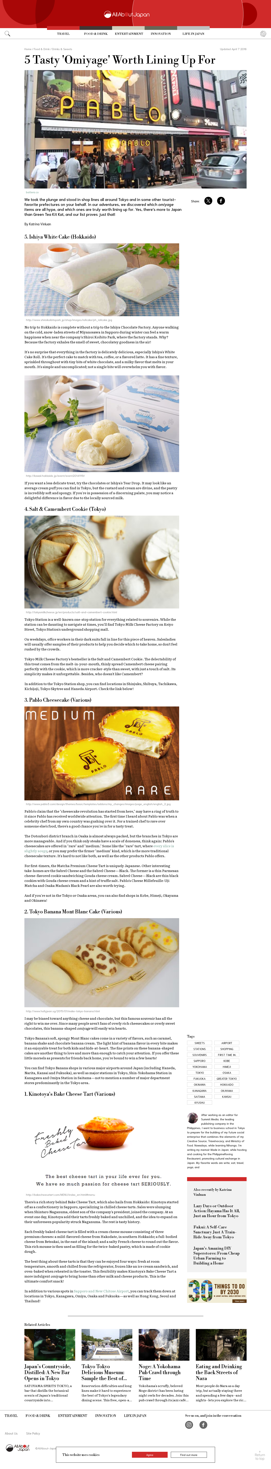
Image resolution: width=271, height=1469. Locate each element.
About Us (11, 1433)
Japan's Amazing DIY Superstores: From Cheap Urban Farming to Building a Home (216, 1256)
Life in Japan (193, 34)
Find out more (188, 1455)
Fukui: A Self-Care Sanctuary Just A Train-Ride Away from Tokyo (214, 1232)
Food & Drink (96, 34)
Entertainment (129, 34)
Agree (149, 1455)
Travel (63, 34)
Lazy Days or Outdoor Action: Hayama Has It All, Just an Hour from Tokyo (216, 1211)
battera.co (32, 192)
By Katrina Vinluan (37, 224)
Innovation (161, 34)
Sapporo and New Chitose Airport (101, 1290)
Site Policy (33, 1433)
